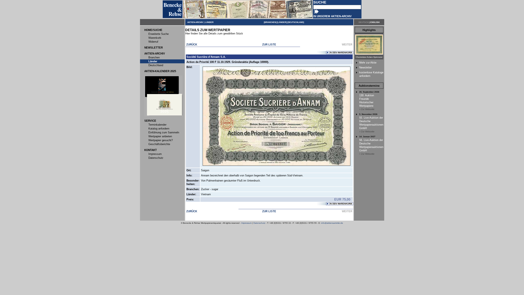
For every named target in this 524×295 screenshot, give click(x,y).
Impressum (246, 223)
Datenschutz (259, 223)
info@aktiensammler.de (332, 223)
